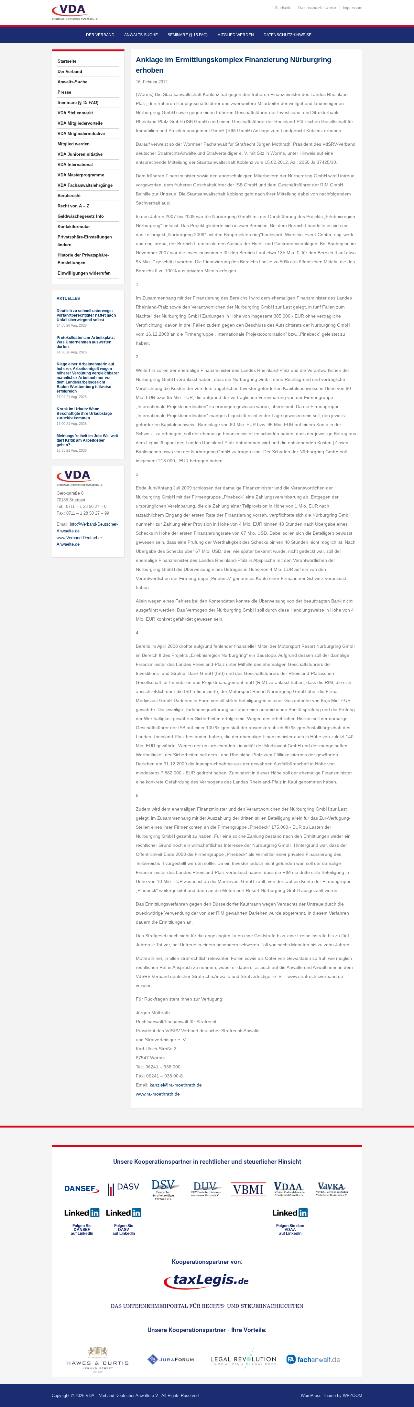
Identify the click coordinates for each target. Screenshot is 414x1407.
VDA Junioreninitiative (80, 154)
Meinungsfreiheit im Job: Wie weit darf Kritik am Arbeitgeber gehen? (87, 440)
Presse (64, 92)
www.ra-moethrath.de (158, 1094)
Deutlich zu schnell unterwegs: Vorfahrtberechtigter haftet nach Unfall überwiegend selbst (86, 315)
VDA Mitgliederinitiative (81, 133)
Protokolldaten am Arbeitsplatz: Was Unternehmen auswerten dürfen (86, 342)
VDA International (75, 164)
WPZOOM (352, 1395)
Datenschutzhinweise (317, 7)
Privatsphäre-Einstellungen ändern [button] (85, 241)
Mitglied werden (235, 35)
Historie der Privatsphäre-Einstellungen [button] (83, 259)
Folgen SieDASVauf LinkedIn (124, 1229)
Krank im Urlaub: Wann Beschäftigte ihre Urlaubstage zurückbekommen (84, 413)
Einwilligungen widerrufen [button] (84, 273)
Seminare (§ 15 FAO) (188, 35)
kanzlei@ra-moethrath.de (176, 1084)
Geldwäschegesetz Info (81, 216)
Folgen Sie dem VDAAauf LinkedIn (290, 1229)
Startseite (283, 7)
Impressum (352, 7)
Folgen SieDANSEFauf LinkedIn (82, 1229)
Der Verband (100, 35)
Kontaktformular (74, 226)
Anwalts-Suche (141, 35)
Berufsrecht (69, 195)
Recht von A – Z (73, 206)
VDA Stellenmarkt (75, 112)
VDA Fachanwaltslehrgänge (85, 185)
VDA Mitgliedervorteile (80, 123)
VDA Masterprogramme (81, 175)
